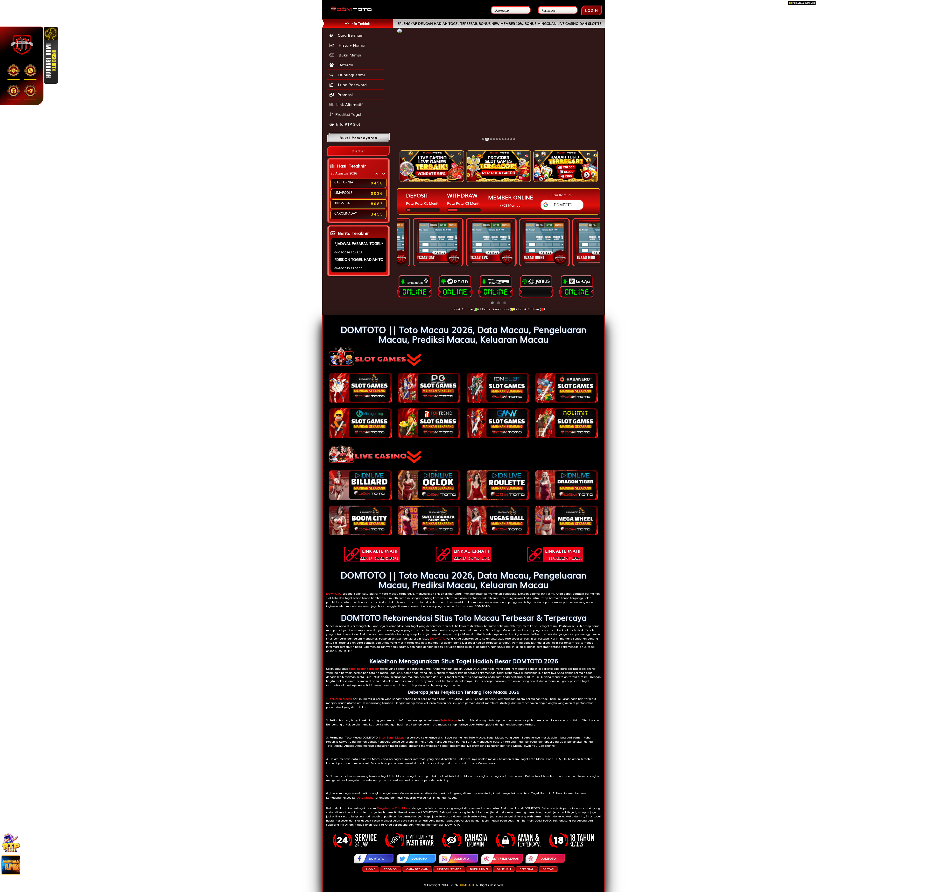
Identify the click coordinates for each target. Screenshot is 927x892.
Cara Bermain (349, 35)
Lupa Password (351, 84)
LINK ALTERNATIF (379, 554)
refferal (527, 869)
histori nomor (449, 869)
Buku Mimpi (348, 55)
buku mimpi (479, 869)
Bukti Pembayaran (504, 858)
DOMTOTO (376, 858)
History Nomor (351, 45)
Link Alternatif (349, 104)
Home (370, 869)
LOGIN (591, 10)
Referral (344, 65)
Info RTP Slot (348, 124)
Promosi (344, 94)
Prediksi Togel (348, 114)
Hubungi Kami (350, 74)
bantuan (504, 869)
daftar (548, 869)
